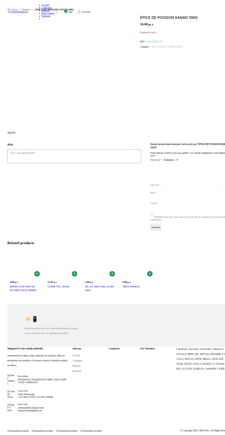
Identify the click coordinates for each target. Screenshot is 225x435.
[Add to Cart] (37, 274)
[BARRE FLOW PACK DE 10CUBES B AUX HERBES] (24, 263)
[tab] (11, 132)
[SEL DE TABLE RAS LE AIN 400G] (99, 263)
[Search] (56, 11)
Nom (153, 193)
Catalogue (77, 360)
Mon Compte (47, 13)
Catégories (46, 7)
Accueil (45, 5)
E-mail (154, 203)
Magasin (45, 10)
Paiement (45, 16)
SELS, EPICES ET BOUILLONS (167, 47)
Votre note (156, 160)
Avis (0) (11, 132)
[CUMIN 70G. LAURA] (62, 263)
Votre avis (155, 185)
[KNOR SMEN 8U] (137, 263)
